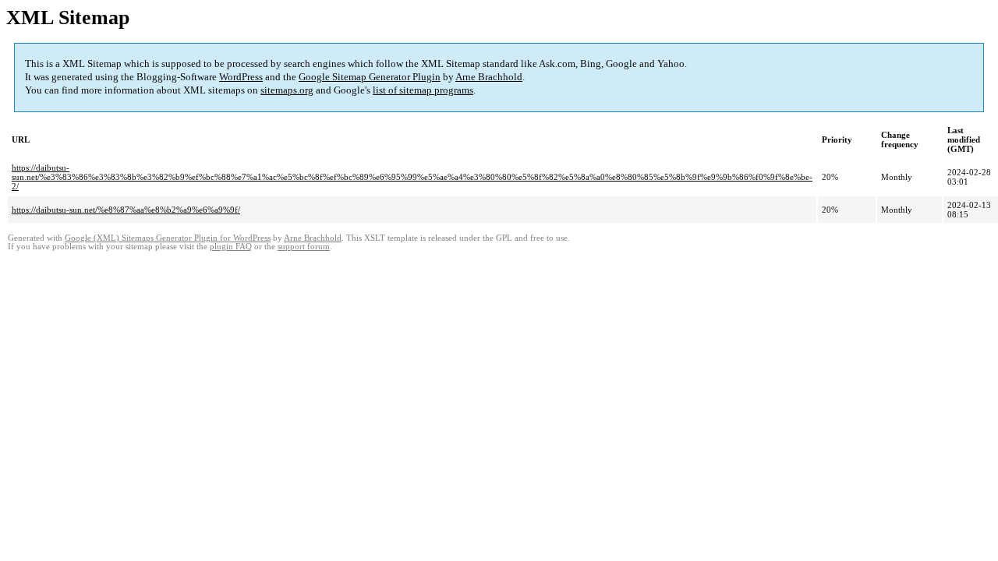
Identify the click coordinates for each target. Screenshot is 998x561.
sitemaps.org (286, 90)
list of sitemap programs (423, 90)
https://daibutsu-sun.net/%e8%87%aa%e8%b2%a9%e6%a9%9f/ (126, 209)
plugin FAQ (231, 246)
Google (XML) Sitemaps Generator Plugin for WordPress (168, 238)
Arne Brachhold (488, 77)
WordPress (241, 77)
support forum (304, 246)
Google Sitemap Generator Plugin (370, 77)
